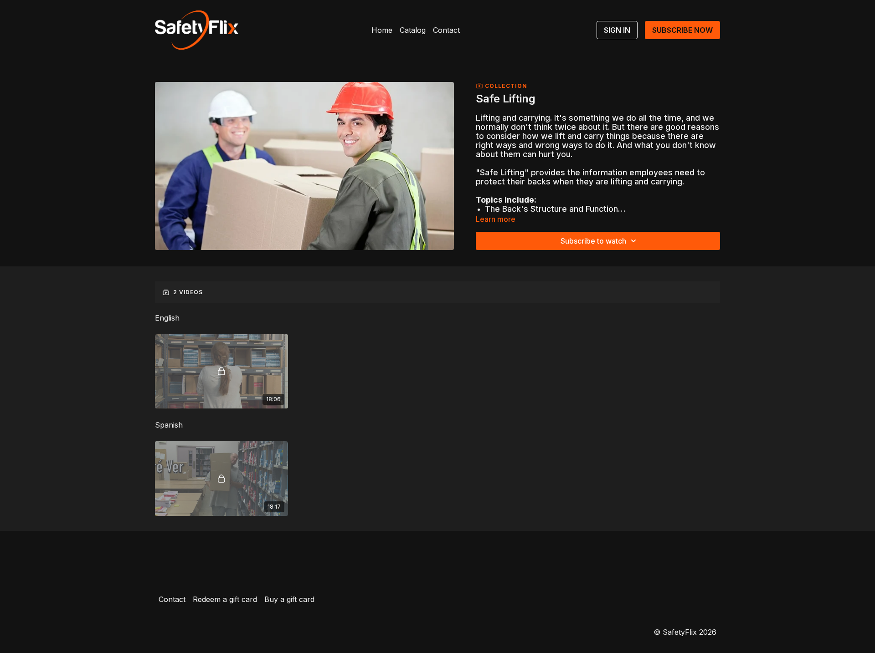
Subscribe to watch (593, 240)
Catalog (413, 30)
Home (381, 30)
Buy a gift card (289, 599)
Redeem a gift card (225, 599)
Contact (446, 30)
